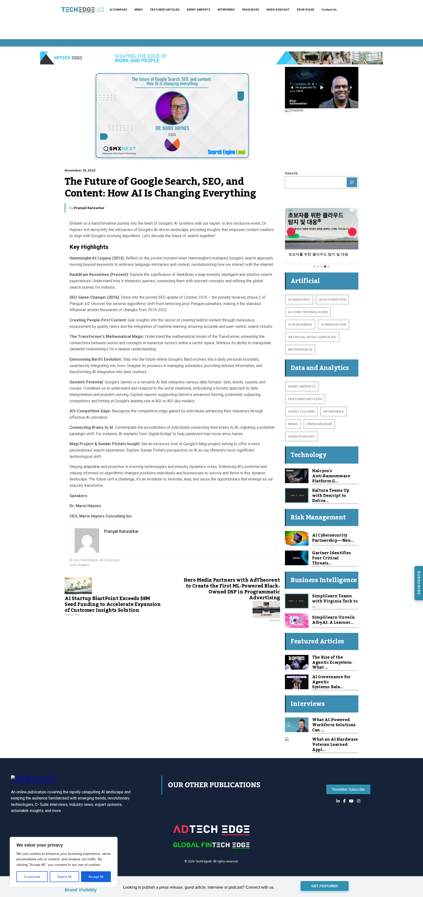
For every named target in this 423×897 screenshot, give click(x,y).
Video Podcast (301, 436)
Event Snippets (79, 565)
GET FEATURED (324, 886)
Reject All (64, 877)
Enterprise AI (300, 349)
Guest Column (301, 411)
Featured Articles (305, 399)
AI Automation (332, 299)
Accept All (95, 877)
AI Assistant (299, 299)
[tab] (315, 267)
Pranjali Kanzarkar (89, 208)
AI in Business (109, 560)
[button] (321, 87)
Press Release (319, 424)
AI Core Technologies (84, 560)
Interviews (333, 411)
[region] (64, 862)
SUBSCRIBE (419, 583)
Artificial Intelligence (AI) (312, 337)
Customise (32, 877)
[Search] (352, 182)
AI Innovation (333, 324)
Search (291, 173)
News (293, 424)
